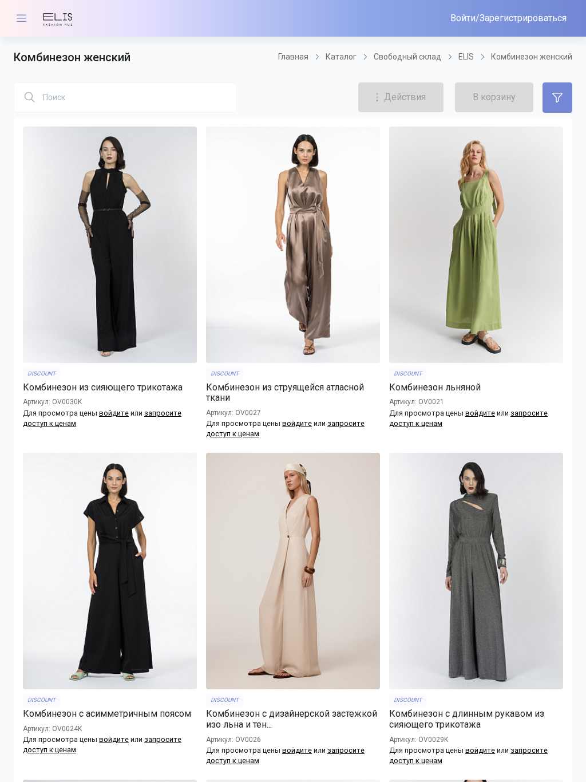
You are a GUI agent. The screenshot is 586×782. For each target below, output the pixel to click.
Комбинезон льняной (435, 387)
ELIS (466, 56)
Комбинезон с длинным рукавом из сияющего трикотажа (466, 719)
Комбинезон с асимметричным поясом (107, 714)
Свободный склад (407, 56)
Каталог (341, 56)
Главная (293, 56)
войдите (114, 413)
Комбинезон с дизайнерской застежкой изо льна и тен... (291, 719)
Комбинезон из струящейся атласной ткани (285, 393)
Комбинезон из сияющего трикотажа (103, 387)
